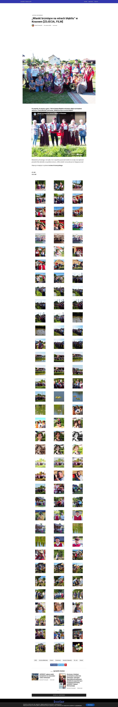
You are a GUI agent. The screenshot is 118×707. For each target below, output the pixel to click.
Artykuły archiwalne (37, 15)
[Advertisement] (59, 38)
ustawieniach (78, 705)
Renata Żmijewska (67, 660)
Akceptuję (90, 705)
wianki (81, 660)
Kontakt (85, 1)
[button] (58, 690)
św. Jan (75, 660)
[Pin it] (65, 665)
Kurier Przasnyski (38, 25)
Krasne (51, 660)
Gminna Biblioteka (43, 660)
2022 (35, 660)
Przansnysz (58, 660)
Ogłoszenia (90, 1)
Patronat (96, 1)
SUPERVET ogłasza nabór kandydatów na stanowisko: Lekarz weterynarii (47, 676)
